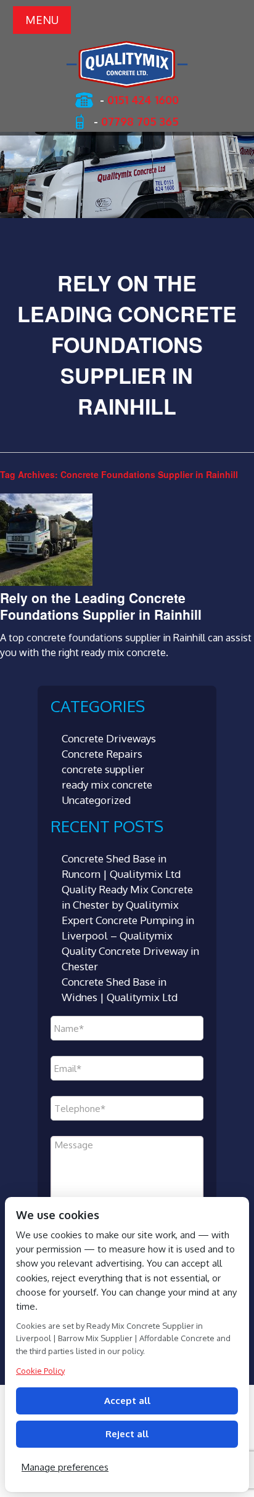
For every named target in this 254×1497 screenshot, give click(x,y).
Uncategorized (96, 799)
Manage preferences (65, 1467)
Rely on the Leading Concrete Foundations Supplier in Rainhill (101, 605)
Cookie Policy (40, 1371)
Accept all (127, 1400)
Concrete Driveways (109, 738)
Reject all (127, 1434)
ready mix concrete (107, 784)
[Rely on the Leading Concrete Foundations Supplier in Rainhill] (46, 582)
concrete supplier (103, 769)
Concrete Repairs (102, 753)
